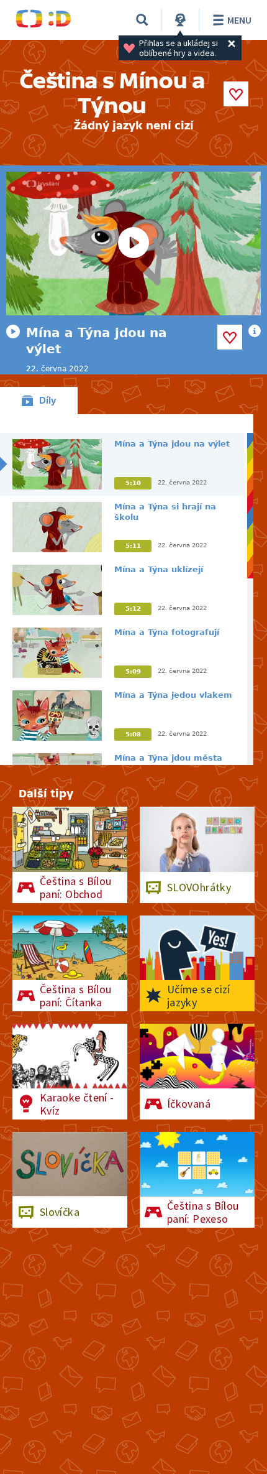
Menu (239, 20)
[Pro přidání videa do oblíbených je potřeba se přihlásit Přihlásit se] (229, 337)
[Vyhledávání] (142, 20)
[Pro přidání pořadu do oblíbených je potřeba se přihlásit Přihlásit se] (236, 93)
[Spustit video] (133, 243)
